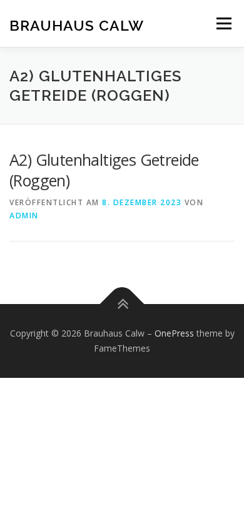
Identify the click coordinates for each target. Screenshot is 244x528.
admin (24, 215)
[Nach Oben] (122, 304)
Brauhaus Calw (76, 24)
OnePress (174, 333)
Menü (223, 23)
